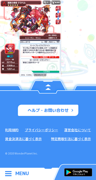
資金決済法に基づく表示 (23, 138)
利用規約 (11, 129)
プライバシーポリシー (41, 129)
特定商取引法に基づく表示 (71, 138)
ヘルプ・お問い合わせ (48, 110)
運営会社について (77, 129)
